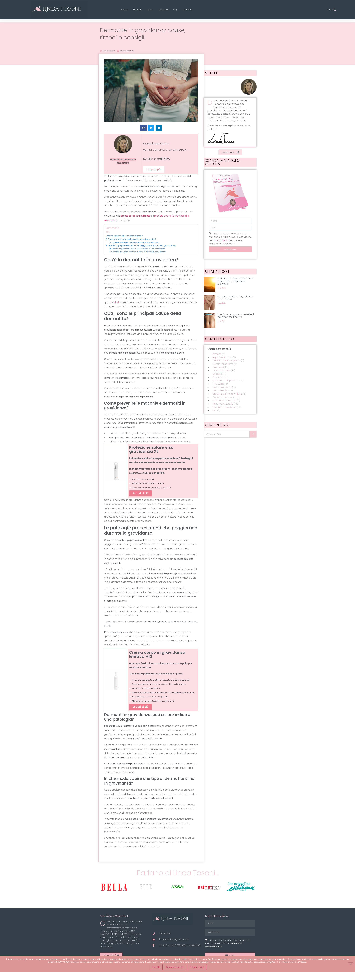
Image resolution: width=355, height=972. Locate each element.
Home (124, 9)
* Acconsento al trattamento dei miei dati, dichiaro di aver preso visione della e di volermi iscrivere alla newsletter (230, 238)
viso (214, 410)
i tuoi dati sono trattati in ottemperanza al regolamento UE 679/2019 (227, 943)
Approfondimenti (221, 357)
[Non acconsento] (350, 963)
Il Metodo (137, 9)
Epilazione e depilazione (225, 380)
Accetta (156, 967)
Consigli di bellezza (222, 363)
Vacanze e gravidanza (224, 407)
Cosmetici (218, 367)
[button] (143, 128)
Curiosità (217, 373)
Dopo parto (218, 377)
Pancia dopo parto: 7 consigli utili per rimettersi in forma (236, 316)
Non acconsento (174, 967)
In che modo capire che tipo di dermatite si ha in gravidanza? (138, 251)
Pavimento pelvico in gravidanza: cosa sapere (236, 298)
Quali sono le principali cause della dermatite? (132, 239)
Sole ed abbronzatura (224, 400)
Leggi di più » (222, 288)
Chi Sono (163, 9)
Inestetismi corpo (221, 387)
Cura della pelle (221, 370)
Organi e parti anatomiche (227, 393)
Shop (150, 9)
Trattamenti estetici (222, 403)
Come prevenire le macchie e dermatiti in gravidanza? (134, 242)
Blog (175, 9)
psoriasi (114, 302)
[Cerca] (252, 434)
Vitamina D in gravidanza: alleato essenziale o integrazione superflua (236, 281)
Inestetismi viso (220, 390)
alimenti (216, 353)
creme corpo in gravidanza (135, 215)
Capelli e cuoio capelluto (226, 360)
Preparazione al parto (224, 397)
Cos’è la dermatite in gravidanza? (125, 235)
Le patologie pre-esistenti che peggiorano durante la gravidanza (142, 245)
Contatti (187, 9)
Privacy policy (222, 240)
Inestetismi (218, 383)
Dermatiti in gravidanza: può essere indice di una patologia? (137, 248)
